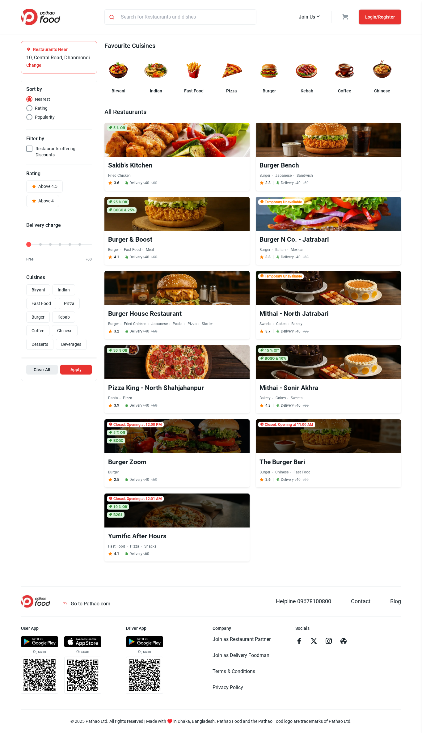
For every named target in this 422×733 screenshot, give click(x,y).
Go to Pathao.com (90, 604)
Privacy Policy (228, 687)
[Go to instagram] (328, 642)
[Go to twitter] (314, 642)
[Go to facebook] (299, 642)
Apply (76, 369)
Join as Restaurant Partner (242, 639)
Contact (360, 601)
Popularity (45, 117)
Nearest (42, 99)
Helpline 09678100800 (303, 601)
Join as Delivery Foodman (241, 655)
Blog (395, 601)
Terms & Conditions (234, 671)
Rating (41, 108)
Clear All (42, 369)
